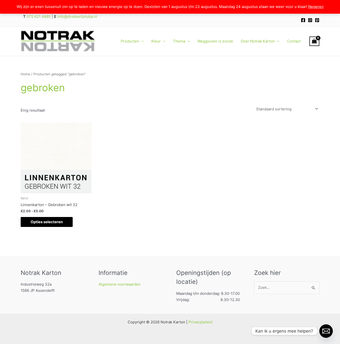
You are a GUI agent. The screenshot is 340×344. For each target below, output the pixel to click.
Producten (130, 41)
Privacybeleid (200, 322)
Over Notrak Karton (258, 41)
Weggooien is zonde (215, 41)
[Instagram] (310, 20)
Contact (294, 41)
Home (25, 74)
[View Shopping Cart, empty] (314, 41)
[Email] (326, 331)
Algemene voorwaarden (120, 284)
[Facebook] (303, 20)
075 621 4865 (38, 16)
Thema (179, 41)
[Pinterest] (317, 20)
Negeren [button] (316, 6)
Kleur (156, 41)
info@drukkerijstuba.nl (76, 16)
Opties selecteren (47, 221)
